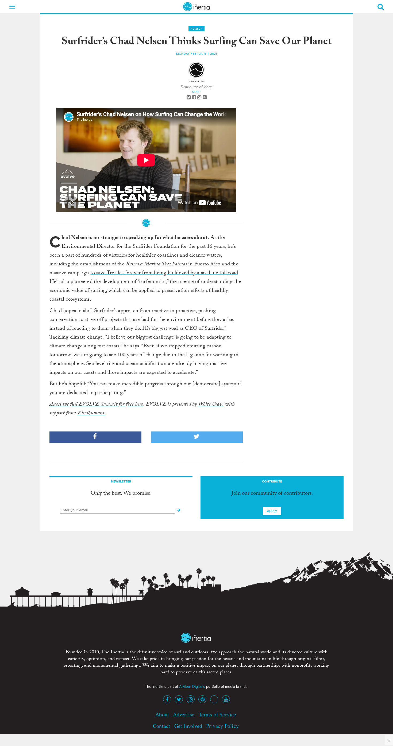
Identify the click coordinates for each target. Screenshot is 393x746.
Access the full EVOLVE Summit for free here (96, 404)
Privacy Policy (222, 725)
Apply (272, 511)
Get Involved (188, 725)
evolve (196, 29)
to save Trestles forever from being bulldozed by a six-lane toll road (164, 273)
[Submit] (179, 510)
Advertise (183, 714)
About (162, 714)
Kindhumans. (92, 413)
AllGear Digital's (192, 686)
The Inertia (196, 81)
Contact (161, 725)
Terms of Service (217, 714)
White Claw (211, 404)
